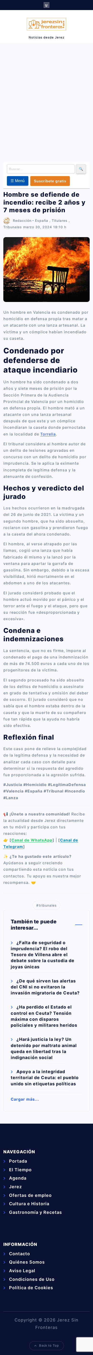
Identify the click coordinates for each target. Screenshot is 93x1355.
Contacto (19, 1253)
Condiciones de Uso (32, 1279)
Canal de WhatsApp (31, 840)
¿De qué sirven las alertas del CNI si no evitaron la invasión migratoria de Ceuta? (45, 986)
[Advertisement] (46, 101)
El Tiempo (20, 1169)
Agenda (17, 1178)
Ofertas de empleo (30, 1195)
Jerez (15, 1186)
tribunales (48, 905)
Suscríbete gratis (50, 181)
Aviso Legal (22, 1270)
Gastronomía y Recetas (35, 1212)
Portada (18, 1161)
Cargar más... (25, 1099)
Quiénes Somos (27, 1262)
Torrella (48, 434)
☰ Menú (17, 181)
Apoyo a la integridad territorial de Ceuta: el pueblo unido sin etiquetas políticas (45, 1077)
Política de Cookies (31, 1287)
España (41, 220)
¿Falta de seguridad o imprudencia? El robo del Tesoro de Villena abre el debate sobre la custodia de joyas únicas (42, 954)
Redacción (22, 220)
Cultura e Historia (29, 1203)
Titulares (59, 220)
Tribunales (12, 227)
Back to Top (49, 1345)
